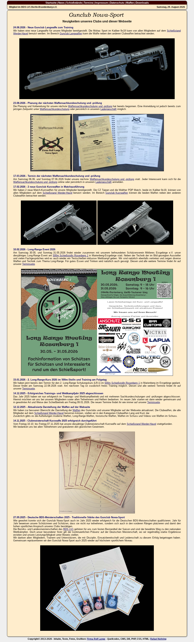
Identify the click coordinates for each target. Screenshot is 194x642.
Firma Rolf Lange (96, 639)
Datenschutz (117, 2)
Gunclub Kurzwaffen (117, 192)
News (61, 2)
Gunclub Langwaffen (71, 33)
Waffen (130, 2)
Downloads (142, 2)
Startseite (50, 2)
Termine (88, 2)
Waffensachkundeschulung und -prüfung (90, 106)
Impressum (101, 2)
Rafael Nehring (158, 639)
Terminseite (28, 264)
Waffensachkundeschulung (54, 109)
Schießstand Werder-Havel (57, 192)
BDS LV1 (68, 529)
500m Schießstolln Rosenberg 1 (70, 255)
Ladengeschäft (108, 109)
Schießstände (74, 2)
